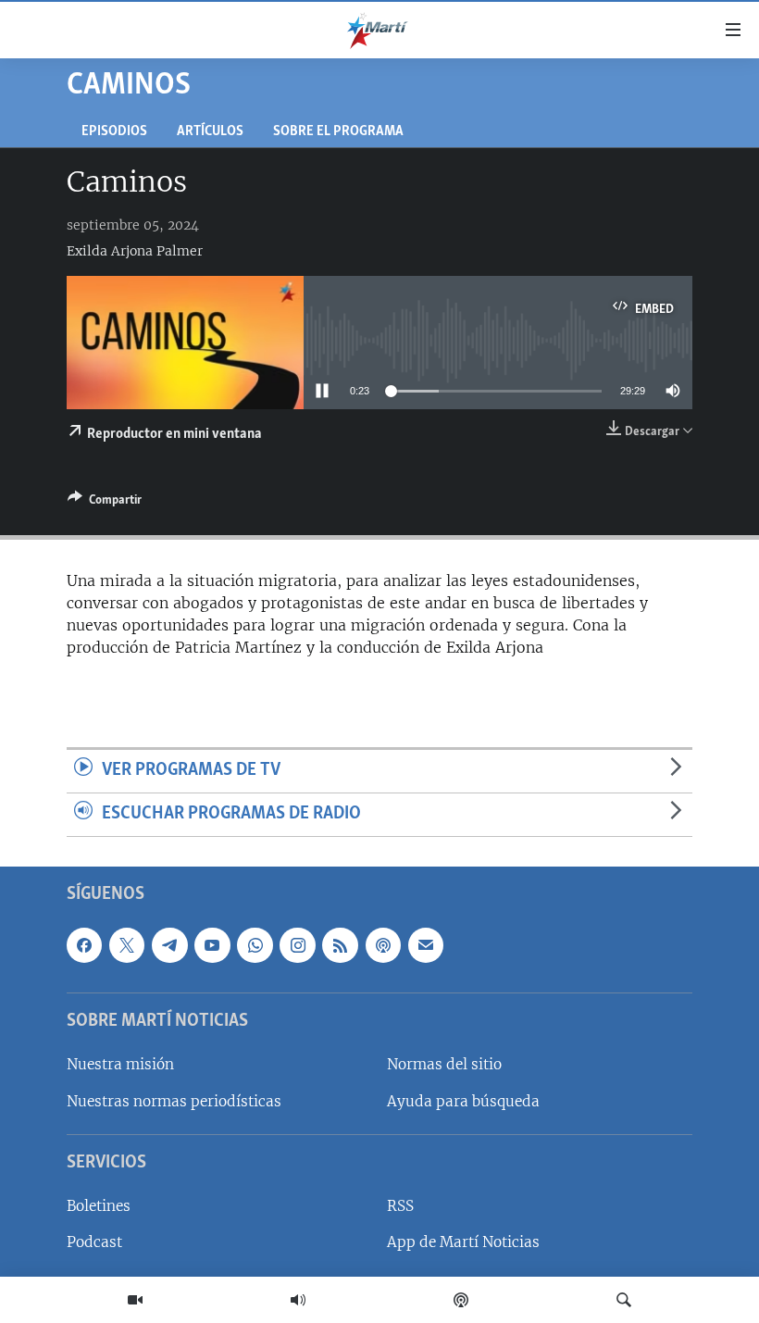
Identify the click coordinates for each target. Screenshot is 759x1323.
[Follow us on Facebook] (84, 945)
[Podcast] (461, 1300)
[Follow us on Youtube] (212, 945)
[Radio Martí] (298, 1300)
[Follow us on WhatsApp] (254, 945)
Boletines (99, 1206)
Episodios (114, 132)
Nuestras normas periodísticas (174, 1100)
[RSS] (339, 945)
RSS (400, 1206)
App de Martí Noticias (463, 1242)
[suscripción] (425, 945)
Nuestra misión (120, 1064)
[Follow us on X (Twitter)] (126, 945)
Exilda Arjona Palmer (135, 251)
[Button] (105, 502)
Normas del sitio (444, 1064)
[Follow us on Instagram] (297, 945)
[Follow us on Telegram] (169, 945)
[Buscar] (624, 1300)
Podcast (94, 1242)
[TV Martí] (135, 1300)
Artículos (210, 132)
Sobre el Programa (338, 132)
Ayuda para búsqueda (463, 1100)
